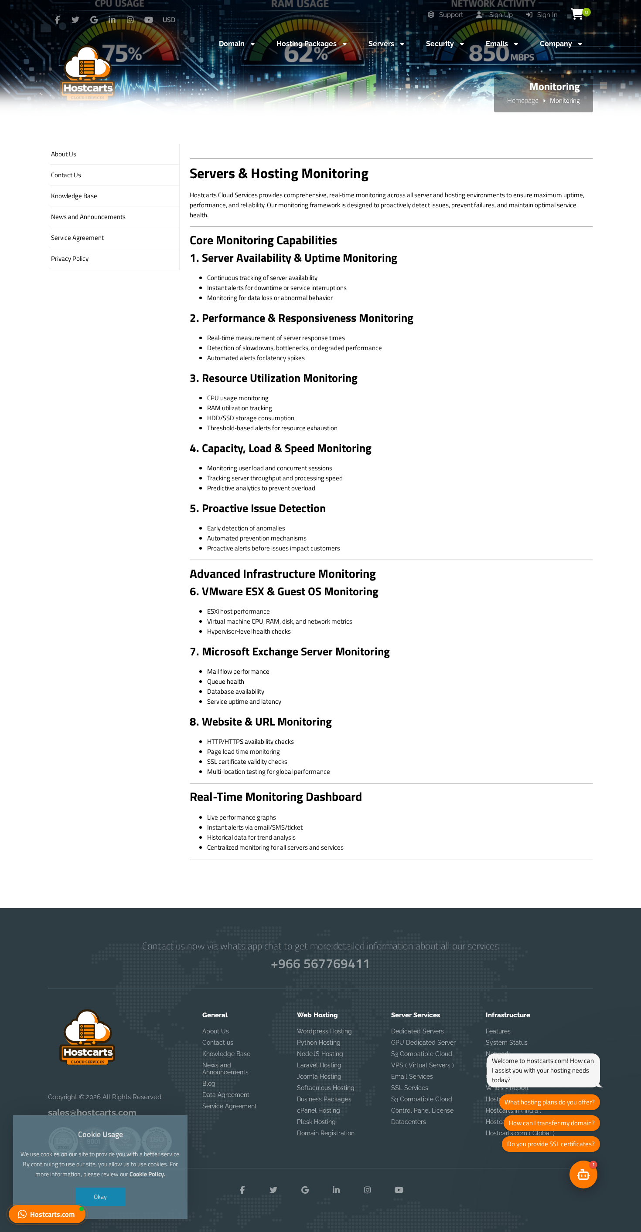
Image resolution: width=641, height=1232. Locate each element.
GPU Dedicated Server (423, 1042)
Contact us (217, 1042)
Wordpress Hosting (324, 1031)
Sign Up (500, 15)
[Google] (94, 20)
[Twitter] (75, 20)
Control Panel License (422, 1110)
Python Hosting (319, 1042)
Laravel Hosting (319, 1065)
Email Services (412, 1076)
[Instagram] (130, 20)
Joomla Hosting (319, 1076)
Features (498, 1031)
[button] (47, 1214)
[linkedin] (112, 20)
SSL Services (409, 1087)
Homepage (523, 100)
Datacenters (408, 1121)
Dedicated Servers (417, 1031)
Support (450, 15)
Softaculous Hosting (326, 1087)
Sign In (546, 15)
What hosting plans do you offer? (550, 1102)
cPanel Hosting (318, 1110)
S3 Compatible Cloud (421, 1053)
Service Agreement (229, 1106)
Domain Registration (326, 1133)
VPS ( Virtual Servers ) (422, 1065)
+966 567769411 (320, 963)
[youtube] (149, 20)
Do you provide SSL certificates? (551, 1144)
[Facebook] (57, 20)
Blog (208, 1083)
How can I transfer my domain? (552, 1123)
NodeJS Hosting (320, 1053)
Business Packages (324, 1099)
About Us (215, 1031)
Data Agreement (225, 1094)
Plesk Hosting (316, 1121)
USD (169, 19)
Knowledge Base (226, 1053)
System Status (507, 1042)
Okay (100, 1196)
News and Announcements (225, 1069)
